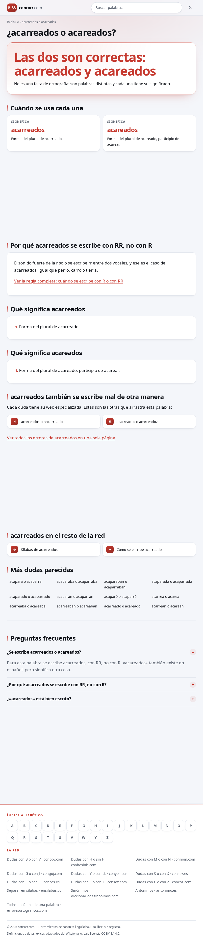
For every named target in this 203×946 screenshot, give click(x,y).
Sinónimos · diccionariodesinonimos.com (95, 893)
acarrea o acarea (165, 596)
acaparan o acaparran (75, 596)
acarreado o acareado (122, 606)
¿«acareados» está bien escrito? (39, 699)
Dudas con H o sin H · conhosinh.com (88, 862)
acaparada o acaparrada (172, 581)
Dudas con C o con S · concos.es (33, 882)
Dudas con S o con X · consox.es (161, 873)
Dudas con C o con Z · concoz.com (163, 882)
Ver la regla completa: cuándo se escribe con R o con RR (68, 281)
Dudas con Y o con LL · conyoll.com (99, 873)
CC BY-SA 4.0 (110, 933)
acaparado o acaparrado (29, 596)
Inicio (11, 22)
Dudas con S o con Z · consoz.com (99, 882)
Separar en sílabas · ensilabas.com (36, 890)
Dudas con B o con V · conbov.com (35, 859)
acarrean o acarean (168, 606)
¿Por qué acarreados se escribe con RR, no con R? (56, 684)
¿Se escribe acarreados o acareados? (44, 652)
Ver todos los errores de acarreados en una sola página (61, 438)
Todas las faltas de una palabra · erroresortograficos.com (34, 907)
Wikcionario (74, 933)
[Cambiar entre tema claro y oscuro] (190, 7)
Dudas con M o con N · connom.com (165, 859)
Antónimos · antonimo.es (156, 890)
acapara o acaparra (25, 581)
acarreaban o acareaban (77, 606)
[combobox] (136, 7)
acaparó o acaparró (120, 596)
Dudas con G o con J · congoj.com (34, 873)
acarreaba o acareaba (27, 606)
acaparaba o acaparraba (77, 581)
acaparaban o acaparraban (115, 584)
